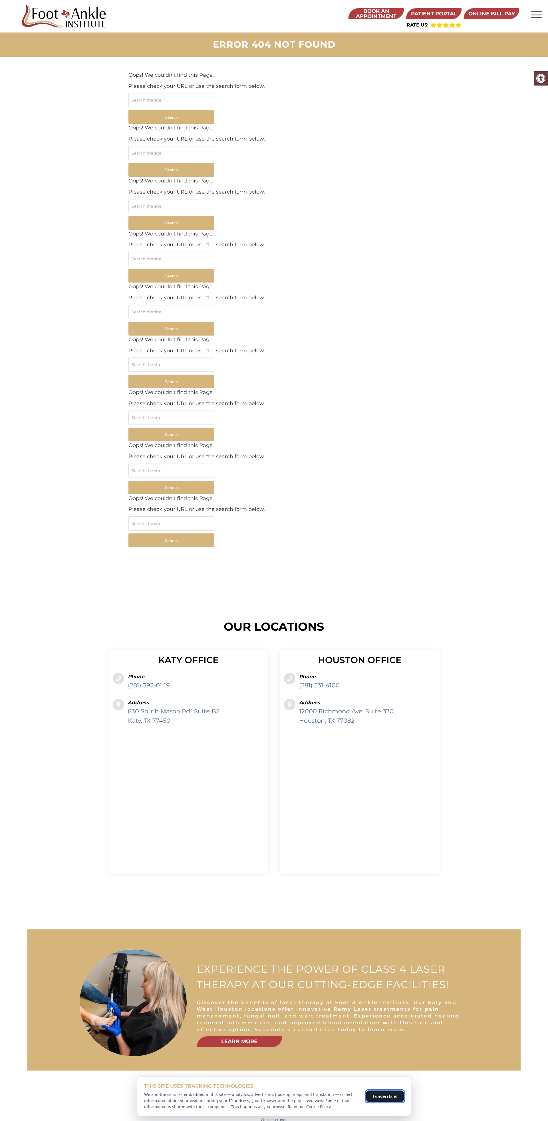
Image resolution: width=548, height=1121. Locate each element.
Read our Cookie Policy (309, 1106)
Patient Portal (434, 14)
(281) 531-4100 (319, 685)
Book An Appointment (376, 13)
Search (171, 117)
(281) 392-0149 (149, 685)
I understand (385, 1096)
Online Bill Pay (491, 14)
